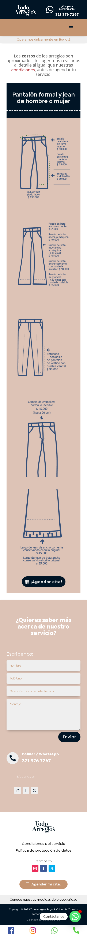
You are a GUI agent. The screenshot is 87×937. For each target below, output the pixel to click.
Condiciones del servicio (43, 843)
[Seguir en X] (34, 790)
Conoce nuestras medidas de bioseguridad (43, 899)
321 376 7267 (36, 760)
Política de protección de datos (43, 850)
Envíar (69, 737)
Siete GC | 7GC (51, 919)
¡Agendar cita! (46, 581)
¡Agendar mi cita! (45, 884)
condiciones (23, 69)
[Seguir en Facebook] (26, 790)
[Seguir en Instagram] (17, 790)
